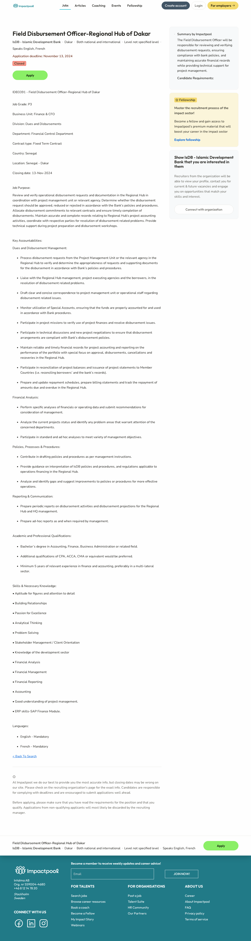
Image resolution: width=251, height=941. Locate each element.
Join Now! (182, 874)
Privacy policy (194, 913)
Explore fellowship (187, 140)
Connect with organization (204, 209)
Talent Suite (136, 901)
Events (116, 5)
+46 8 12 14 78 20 (25, 888)
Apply (30, 75)
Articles (80, 5)
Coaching (98, 5)
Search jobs (79, 896)
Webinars (78, 925)
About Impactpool (197, 901)
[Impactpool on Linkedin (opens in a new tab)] (31, 928)
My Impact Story (82, 919)
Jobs (65, 5)
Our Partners (137, 913)
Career (190, 896)
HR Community (138, 907)
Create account (175, 5)
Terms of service (196, 919)
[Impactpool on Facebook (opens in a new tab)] (19, 928)
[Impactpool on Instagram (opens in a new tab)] (43, 928)
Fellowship (134, 5)
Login (199, 5)
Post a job (134, 896)
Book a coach (80, 907)
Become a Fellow (83, 913)
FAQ (188, 907)
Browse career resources (88, 901)
